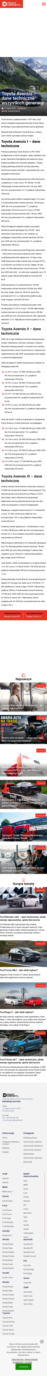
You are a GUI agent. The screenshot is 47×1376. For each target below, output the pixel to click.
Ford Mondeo (7, 1222)
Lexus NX (27, 1283)
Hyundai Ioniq (29, 1252)
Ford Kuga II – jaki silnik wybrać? (17, 1012)
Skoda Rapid (7, 1260)
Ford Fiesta (7, 1210)
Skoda (26, 1225)
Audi (25, 1181)
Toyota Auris (7, 1318)
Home (4, 1138)
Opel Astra (28, 1292)
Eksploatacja (29, 1154)
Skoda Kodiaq (8, 1252)
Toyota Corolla (8, 1334)
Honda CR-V (7, 1235)
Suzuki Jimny (7, 1277)
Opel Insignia (29, 1300)
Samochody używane (32, 1150)
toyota (4, 111)
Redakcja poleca (30, 1138)
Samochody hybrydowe (33, 1146)
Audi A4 (5, 1178)
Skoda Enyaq (7, 1244)
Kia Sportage (29, 1269)
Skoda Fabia (7, 1248)
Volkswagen (28, 1233)
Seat (25, 1221)
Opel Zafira (28, 1304)
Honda (26, 1197)
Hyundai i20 (28, 1244)
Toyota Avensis (14, 111)
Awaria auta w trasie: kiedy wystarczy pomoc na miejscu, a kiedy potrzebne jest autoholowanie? (23, 802)
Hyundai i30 (28, 1248)
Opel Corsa (28, 1296)
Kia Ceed (27, 1265)
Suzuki (26, 1229)
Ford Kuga (6, 1218)
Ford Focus (7, 1214)
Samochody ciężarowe (33, 1158)
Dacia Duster (7, 1201)
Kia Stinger (28, 1273)
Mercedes (28, 1213)
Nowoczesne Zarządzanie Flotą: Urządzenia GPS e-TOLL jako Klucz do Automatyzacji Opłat (21, 770)
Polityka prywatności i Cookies (11, 1143)
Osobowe (22, 108)
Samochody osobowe (33, 1142)
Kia (25, 1205)
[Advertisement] (23, 30)
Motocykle (28, 1162)
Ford (25, 1193)
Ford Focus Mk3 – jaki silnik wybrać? (19, 970)
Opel (25, 1217)
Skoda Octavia (8, 1256)
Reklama (5, 1148)
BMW (26, 1185)
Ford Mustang (7, 1226)
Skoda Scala (7, 1264)
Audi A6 (5, 1182)
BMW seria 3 (7, 1192)
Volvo (26, 1237)
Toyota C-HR (7, 1326)
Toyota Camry (8, 1330)
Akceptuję (23, 1367)
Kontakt (5, 1152)
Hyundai (27, 1201)
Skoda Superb (8, 1268)
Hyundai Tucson (30, 1256)
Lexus (26, 1209)
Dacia (26, 1189)
